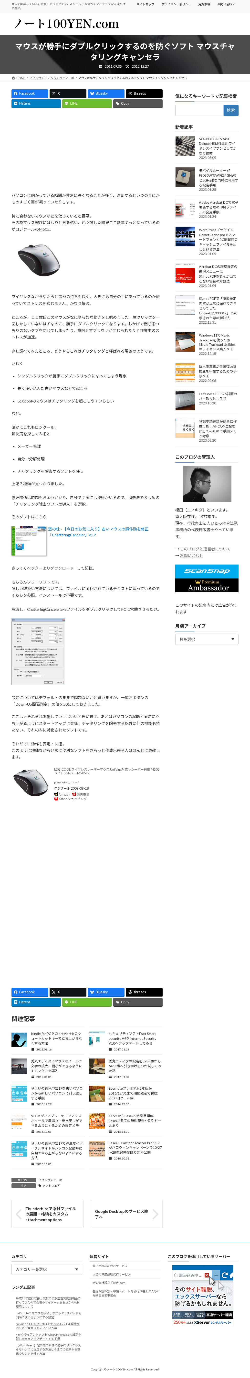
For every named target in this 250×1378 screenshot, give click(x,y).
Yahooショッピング (73, 799)
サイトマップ (145, 4)
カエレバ (73, 782)
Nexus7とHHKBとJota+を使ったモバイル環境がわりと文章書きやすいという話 (48, 1326)
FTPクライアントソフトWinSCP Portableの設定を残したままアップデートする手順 (48, 1337)
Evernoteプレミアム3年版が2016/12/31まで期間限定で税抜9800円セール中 (133, 1093)
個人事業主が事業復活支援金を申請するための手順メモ (218, 371)
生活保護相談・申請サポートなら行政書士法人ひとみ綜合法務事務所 (126, 1293)
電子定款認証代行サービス (110, 1266)
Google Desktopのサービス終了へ (121, 1214)
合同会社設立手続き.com (109, 1283)
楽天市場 (83, 794)
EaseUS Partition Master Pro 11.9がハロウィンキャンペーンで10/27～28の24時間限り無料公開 (135, 1147)
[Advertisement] (87, 150)
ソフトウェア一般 (50, 1180)
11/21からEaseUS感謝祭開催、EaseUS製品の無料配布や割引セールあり (135, 1121)
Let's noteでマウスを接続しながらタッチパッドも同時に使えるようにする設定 (49, 1315)
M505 (44, 229)
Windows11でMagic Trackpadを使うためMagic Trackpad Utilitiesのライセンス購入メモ (217, 342)
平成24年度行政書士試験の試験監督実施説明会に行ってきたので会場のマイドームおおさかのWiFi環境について (48, 1303)
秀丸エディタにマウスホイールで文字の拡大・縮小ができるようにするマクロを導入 (56, 1066)
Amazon (64, 794)
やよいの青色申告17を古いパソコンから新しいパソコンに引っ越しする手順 (57, 1093)
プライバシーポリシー (176, 4)
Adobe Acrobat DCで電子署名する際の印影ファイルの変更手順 (218, 207)
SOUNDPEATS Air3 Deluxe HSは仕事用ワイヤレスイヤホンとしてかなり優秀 (218, 146)
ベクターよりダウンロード (50, 568)
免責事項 (204, 4)
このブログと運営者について (205, 549)
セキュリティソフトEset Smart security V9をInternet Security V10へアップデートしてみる (132, 1038)
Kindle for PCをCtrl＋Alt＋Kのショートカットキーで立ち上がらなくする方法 (56, 1038)
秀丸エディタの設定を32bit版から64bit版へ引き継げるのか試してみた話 (135, 1066)
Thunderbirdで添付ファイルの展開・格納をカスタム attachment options (50, 1214)
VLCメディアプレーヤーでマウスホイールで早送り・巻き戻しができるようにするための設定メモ (56, 1121)
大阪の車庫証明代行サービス (112, 1274)
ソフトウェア (51, 1185)
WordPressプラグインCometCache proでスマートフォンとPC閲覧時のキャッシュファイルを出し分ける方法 (218, 239)
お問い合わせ (226, 4)
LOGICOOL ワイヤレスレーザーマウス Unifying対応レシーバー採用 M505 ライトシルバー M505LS (107, 771)
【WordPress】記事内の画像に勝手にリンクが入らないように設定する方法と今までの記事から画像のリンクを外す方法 (48, 1350)
